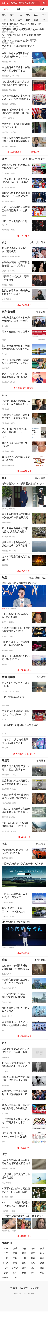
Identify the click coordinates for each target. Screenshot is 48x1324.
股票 (31, 577)
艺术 (15, 1272)
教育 (6, 1267)
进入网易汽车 (23, 952)
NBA (31, 158)
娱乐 (12, 14)
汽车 (44, 14)
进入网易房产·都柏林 (23, 388)
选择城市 (41, 677)
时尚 (15, 1262)
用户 (44, 3)
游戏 (42, 1262)
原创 (30, 9)
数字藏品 (5, 1277)
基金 (37, 577)
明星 (43, 242)
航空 (42, 1272)
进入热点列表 (23, 1147)
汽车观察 (41, 843)
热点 (42, 9)
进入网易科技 (23, 1036)
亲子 (6, 1272)
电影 (37, 242)
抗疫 (15, 1277)
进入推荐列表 (23, 1236)
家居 (4, 394)
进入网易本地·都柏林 (23, 753)
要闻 (6, 9)
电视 (31, 242)
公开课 (15, 1267)
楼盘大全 (41, 311)
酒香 (33, 1272)
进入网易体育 (23, 235)
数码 (33, 1258)
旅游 (42, 1267)
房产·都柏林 (8, 311)
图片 (36, 14)
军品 (37, 478)
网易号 (5, 760)
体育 (20, 14)
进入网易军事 (23, 570)
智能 (43, 959)
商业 (43, 577)
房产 (20, 19)
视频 (15, 1258)
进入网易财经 (23, 670)
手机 (24, 1258)
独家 (33, 1267)
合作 (26, 1287)
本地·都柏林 (8, 677)
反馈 (15, 1287)
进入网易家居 (23, 471)
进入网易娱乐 (23, 304)
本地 (42, 1258)
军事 (4, 19)
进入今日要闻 (13, 152)
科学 (37, 959)
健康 (24, 1267)
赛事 (25, 158)
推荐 (18, 9)
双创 (24, 1272)
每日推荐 (41, 760)
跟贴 (33, 1262)
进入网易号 (23, 837)
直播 (12, 19)
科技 (28, 19)
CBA (43, 158)
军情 (43, 478)
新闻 (4, 14)
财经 (28, 14)
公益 (36, 19)
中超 (37, 158)
